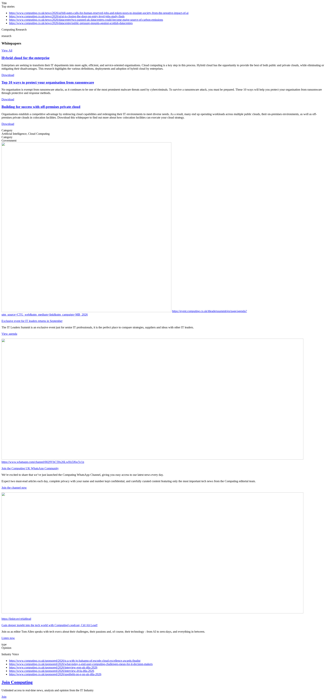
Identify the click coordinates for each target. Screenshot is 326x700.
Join (4, 696)
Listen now (8, 638)
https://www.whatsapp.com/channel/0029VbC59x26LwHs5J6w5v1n (43, 462)
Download (8, 75)
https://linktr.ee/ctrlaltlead (16, 618)
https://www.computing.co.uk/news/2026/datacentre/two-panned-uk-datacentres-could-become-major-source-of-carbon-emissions (86, 19)
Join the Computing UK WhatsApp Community (30, 468)
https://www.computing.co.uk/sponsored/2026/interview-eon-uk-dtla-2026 (53, 667)
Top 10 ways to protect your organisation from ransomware (48, 82)
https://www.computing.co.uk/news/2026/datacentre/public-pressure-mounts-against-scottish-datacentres (71, 23)
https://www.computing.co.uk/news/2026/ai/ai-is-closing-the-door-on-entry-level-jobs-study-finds (67, 16)
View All (7, 50)
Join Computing (17, 682)
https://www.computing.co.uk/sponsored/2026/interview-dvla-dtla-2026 (51, 670)
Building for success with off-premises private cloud (41, 107)
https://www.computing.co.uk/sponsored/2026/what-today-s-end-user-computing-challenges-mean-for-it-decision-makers (81, 664)
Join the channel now (14, 487)
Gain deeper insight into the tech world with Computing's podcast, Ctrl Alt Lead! (50, 625)
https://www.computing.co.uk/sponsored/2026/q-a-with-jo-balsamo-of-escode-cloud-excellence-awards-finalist (74, 660)
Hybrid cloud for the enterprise (25, 58)
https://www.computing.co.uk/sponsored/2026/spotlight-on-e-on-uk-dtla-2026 (55, 674)
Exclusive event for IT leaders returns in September (32, 321)
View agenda (9, 333)
